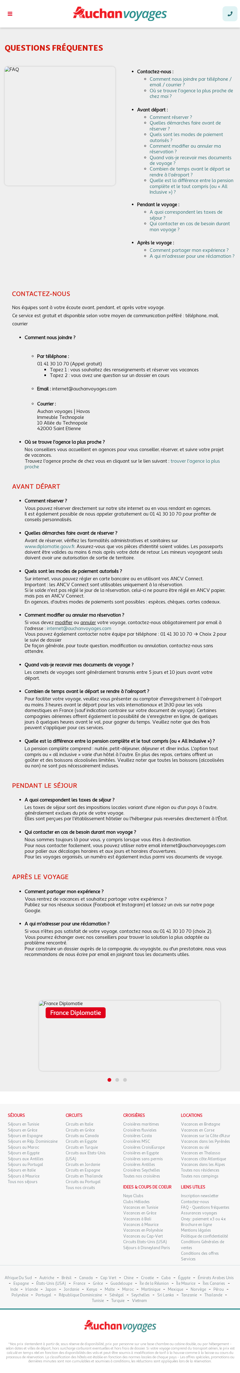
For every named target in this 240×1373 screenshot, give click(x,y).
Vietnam (139, 1301)
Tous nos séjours (23, 1181)
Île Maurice (185, 1283)
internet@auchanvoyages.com (79, 628)
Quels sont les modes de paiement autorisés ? (186, 137)
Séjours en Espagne (25, 1135)
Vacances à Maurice (140, 1224)
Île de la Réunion (154, 1283)
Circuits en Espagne (83, 1170)
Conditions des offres (200, 1253)
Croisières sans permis (143, 1159)
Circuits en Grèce (80, 1130)
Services (188, 1259)
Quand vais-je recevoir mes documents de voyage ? (191, 160)
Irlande (31, 1289)
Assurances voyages (199, 1213)
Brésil (67, 1278)
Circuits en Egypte (81, 1141)
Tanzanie (189, 1295)
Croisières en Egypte (141, 1153)
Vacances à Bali (137, 1219)
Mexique (175, 1289)
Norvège (198, 1289)
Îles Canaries (214, 1283)
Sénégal (116, 1295)
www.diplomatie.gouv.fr (49, 546)
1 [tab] (109, 1080)
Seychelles (140, 1295)
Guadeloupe (121, 1283)
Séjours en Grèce (22, 1130)
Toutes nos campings (199, 1176)
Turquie (117, 1301)
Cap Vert (108, 1278)
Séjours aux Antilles (25, 1159)
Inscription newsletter (200, 1195)
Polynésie (20, 1295)
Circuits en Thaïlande (84, 1176)
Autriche (46, 1278)
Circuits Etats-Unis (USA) (145, 1241)
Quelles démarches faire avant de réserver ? (185, 126)
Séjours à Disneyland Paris (146, 1247)
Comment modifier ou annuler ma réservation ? (185, 149)
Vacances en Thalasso (200, 1153)
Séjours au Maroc (23, 1147)
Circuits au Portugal (83, 1181)
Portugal (43, 1295)
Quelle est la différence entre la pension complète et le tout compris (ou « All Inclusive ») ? (191, 186)
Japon (50, 1289)
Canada (86, 1278)
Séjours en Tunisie (23, 1124)
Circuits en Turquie (82, 1147)
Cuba (166, 1278)
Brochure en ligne (196, 1224)
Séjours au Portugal (25, 1164)
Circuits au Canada (82, 1135)
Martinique (150, 1289)
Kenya (92, 1289)
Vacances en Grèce (139, 1213)
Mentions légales (196, 1230)
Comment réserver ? (171, 117)
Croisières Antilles (139, 1164)
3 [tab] (125, 1080)
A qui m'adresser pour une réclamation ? (192, 256)
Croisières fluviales (140, 1130)
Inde (14, 1289)
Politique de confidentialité (204, 1236)
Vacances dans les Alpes (203, 1164)
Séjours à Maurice (23, 1176)
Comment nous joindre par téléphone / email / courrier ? (191, 82)
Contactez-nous (195, 1201)
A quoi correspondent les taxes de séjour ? (186, 215)
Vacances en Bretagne (200, 1124)
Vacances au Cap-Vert (143, 1236)
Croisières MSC (136, 1141)
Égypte (184, 1278)
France (79, 1283)
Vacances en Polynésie (143, 1230)
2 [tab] (117, 1080)
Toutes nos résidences (200, 1170)
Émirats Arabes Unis (216, 1278)
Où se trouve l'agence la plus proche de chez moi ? (191, 93)
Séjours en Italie (22, 1170)
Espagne (21, 1283)
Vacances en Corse (197, 1130)
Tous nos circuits (80, 1187)
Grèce (98, 1283)
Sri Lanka (165, 1295)
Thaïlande (213, 1295)
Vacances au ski (195, 1147)
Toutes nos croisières (141, 1176)
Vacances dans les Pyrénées (205, 1141)
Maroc (128, 1289)
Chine (128, 1278)
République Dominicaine (80, 1295)
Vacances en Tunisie (140, 1207)
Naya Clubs (133, 1195)
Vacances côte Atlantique (203, 1159)
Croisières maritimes (141, 1124)
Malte (110, 1289)
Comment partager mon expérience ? (189, 250)
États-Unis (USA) (51, 1283)
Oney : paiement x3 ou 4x (203, 1219)
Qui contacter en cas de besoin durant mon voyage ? (190, 226)
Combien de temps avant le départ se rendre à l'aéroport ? (190, 172)
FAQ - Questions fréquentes (205, 1207)
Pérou (218, 1289)
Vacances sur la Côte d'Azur (205, 1135)
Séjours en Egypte (23, 1153)
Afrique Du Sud (18, 1278)
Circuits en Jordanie (83, 1164)
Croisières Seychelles (141, 1170)
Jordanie (71, 1289)
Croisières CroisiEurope (144, 1147)
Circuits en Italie (79, 1124)
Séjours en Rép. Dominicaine (33, 1141)
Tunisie (98, 1301)
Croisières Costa (137, 1135)
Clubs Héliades (136, 1201)
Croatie (147, 1278)
